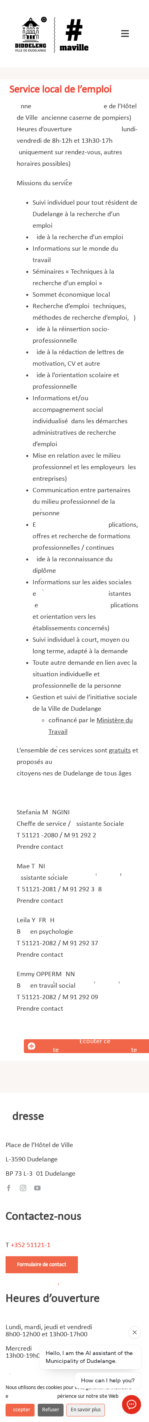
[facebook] (9, 1188)
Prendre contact (41, 847)
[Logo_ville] (53, 15)
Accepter (20, 1410)
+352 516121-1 (30, 1245)
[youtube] (37, 1188)
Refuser (50, 1410)
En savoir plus (86, 1410)
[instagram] (23, 1188)
